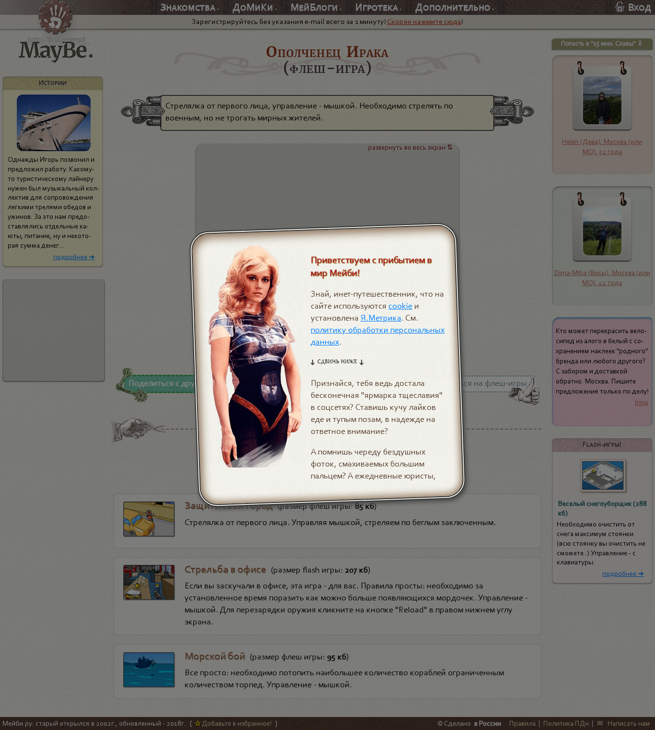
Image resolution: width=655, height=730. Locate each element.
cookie (400, 306)
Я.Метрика (381, 318)
